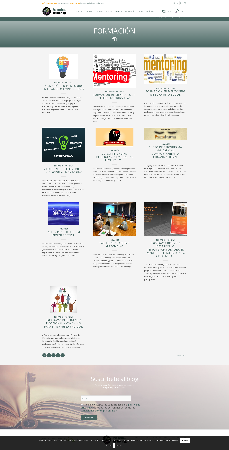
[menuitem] (80, 11)
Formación (59, 83)
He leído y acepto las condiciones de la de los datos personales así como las (110, 407)
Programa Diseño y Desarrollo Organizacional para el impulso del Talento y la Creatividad (165, 249)
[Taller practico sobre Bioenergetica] (63, 213)
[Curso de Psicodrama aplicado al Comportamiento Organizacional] (165, 134)
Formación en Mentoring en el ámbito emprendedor (63, 87)
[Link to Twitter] (174, 3)
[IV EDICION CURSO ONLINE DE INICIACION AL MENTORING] (63, 145)
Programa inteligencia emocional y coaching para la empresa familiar (63, 323)
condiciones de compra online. (99, 410)
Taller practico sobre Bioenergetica (63, 233)
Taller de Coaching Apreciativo (114, 244)
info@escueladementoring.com (92, 3)
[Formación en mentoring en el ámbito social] (165, 69)
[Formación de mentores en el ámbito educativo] (114, 71)
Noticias (69, 83)
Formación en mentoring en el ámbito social (165, 93)
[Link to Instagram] (185, 3)
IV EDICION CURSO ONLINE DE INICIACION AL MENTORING (63, 170)
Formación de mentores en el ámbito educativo (114, 96)
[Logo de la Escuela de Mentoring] (54, 12)
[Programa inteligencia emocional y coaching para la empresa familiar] (63, 299)
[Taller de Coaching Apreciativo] (114, 219)
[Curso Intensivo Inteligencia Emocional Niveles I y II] (114, 137)
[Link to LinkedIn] (181, 3)
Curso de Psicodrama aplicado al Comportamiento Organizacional (165, 152)
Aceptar (185, 440)
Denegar (109, 445)
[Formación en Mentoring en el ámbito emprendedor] (63, 66)
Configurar (120, 445)
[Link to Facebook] (177, 3)
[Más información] (89, 417)
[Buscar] (180, 11)
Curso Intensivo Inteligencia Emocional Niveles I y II (114, 157)
